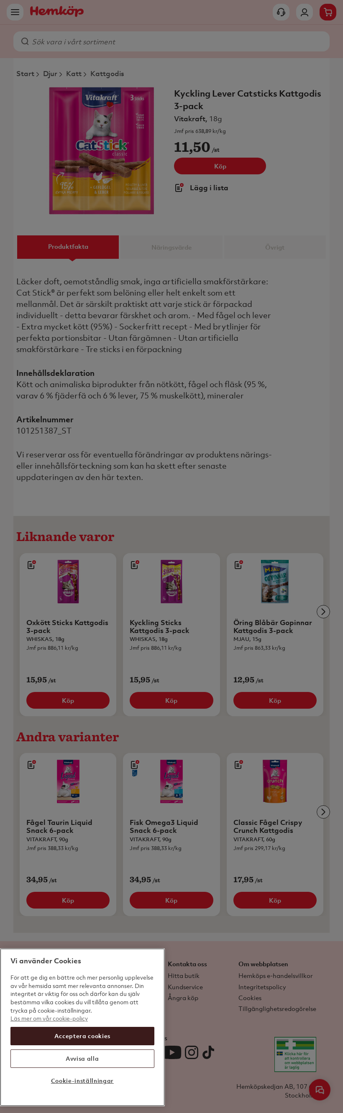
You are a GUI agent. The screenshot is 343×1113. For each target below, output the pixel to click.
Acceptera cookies (82, 1036)
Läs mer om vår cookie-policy (49, 1018)
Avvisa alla (82, 1058)
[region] (82, 1027)
